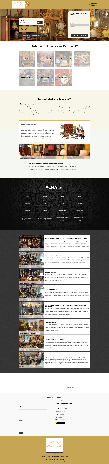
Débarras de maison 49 (43, 4)
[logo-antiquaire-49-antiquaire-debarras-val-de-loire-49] (18, 4)
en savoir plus (26, 66)
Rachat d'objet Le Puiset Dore (73, 384)
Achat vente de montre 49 (83, 4)
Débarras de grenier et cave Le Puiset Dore (34, 386)
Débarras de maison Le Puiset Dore (32, 384)
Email (20, 411)
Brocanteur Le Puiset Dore (51, 384)
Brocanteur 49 (60, 4)
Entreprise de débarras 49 (67, 4)
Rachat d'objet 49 (75, 4)
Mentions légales (63, 461)
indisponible (94, 3)
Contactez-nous (35, 35)
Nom (20, 406)
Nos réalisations (24, 35)
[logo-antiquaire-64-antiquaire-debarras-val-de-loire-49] (54, 445)
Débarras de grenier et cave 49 (52, 4)
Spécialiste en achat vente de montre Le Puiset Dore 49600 (75, 387)
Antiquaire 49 (37, 4)
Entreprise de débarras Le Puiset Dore (53, 386)
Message (20, 420)
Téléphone (21, 415)
